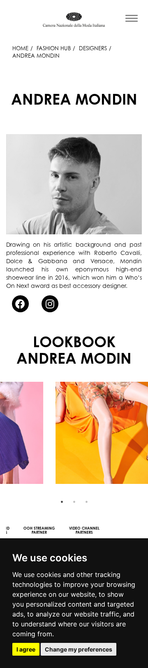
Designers (93, 48)
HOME (20, 48)
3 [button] (86, 501)
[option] (74, 433)
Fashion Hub (54, 48)
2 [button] (74, 501)
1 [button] (62, 501)
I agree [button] (25, 649)
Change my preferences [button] (78, 649)
